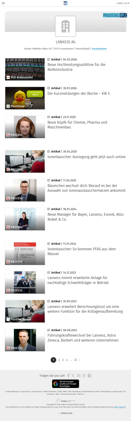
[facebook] (67, 375)
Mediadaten (107, 392)
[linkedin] (88, 376)
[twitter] (72, 375)
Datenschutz (37, 392)
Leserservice (25, 392)
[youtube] (78, 376)
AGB (60, 392)
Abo (58, 394)
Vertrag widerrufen (69, 394)
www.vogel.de (120, 407)
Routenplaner (99, 48)
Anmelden (123, 3)
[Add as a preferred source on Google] (65, 384)
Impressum (118, 392)
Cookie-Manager (12, 392)
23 (75, 360)
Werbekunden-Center (91, 392)
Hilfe (65, 392)
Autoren (81, 394)
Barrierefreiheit (50, 392)
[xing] (83, 376)
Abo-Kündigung (75, 392)
